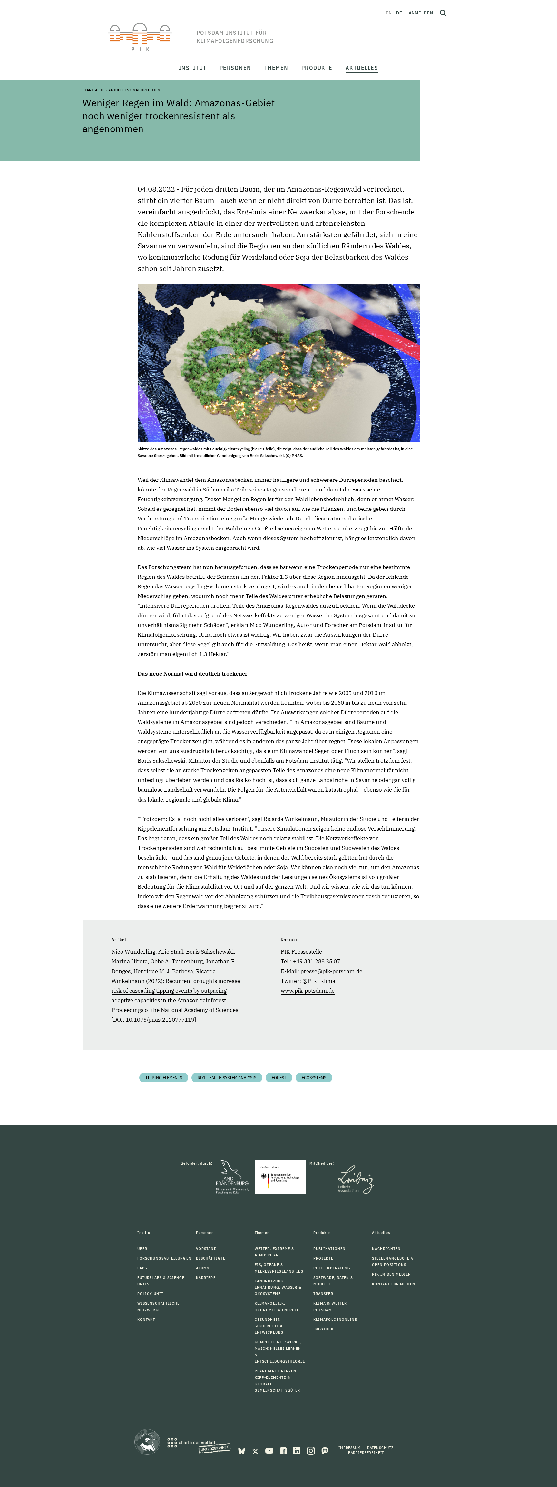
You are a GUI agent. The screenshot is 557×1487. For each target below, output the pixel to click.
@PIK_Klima (318, 981)
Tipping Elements (163, 1078)
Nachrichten (147, 89)
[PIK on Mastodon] (324, 1450)
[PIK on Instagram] (311, 1450)
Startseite (93, 89)
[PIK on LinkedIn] (297, 1450)
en (389, 13)
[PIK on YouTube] (270, 1450)
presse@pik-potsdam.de (331, 971)
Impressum (349, 1447)
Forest (279, 1078)
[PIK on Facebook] (284, 1450)
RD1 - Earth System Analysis (227, 1078)
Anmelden (421, 13)
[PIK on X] (256, 1450)
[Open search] (442, 13)
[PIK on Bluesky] (242, 1450)
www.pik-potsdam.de (308, 990)
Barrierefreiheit (366, 1452)
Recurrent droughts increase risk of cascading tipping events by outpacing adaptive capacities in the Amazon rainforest (176, 990)
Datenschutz (380, 1447)
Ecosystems (314, 1078)
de (399, 13)
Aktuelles (118, 89)
